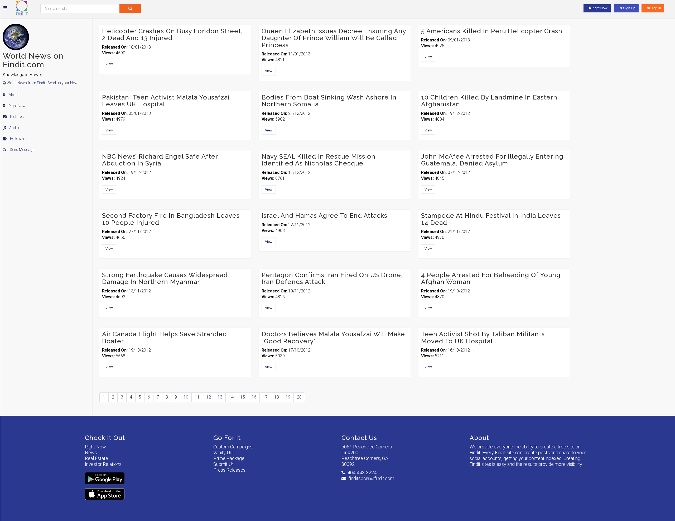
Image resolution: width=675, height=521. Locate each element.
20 (299, 397)
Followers (18, 138)
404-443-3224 (362, 472)
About (13, 95)
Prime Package (228, 458)
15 (242, 397)
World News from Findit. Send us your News (43, 83)
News (91, 452)
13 (220, 397)
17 (265, 397)
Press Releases (229, 470)
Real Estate (96, 458)
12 (208, 397)
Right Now (17, 106)
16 (254, 397)
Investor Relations (103, 464)
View (109, 64)
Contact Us (359, 438)
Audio (13, 128)
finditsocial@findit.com (371, 478)
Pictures (16, 117)
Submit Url (223, 464)
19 (288, 397)
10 (186, 397)
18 (276, 397)
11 (197, 397)
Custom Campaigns (233, 446)
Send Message (21, 150)
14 (231, 397)
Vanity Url (223, 452)
